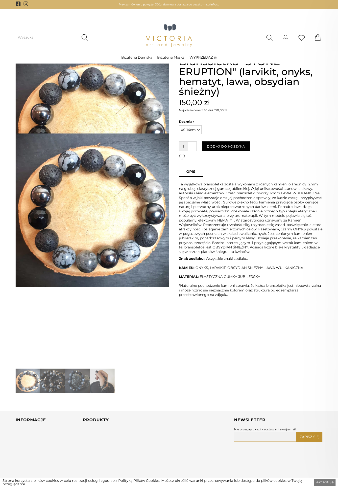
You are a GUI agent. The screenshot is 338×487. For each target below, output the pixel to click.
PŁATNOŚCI (27, 465)
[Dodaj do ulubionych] (182, 157)
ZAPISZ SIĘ (309, 437)
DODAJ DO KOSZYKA (226, 146)
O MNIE (23, 455)
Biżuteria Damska (136, 57)
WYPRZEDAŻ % (203, 57)
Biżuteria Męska (171, 57)
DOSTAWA (26, 474)
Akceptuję (325, 482)
